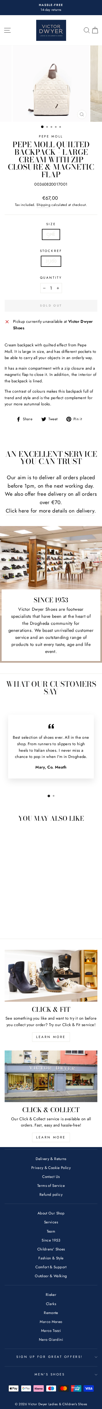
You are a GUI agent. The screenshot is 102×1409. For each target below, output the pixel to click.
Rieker (51, 1294)
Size (51, 224)
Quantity (51, 277)
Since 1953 (51, 1240)
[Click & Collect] (51, 1076)
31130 (51, 261)
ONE (51, 234)
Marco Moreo (51, 1321)
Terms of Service (51, 1185)
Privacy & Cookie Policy (51, 1167)
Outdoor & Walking (51, 1276)
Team (51, 1231)
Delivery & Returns (51, 1158)
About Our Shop (51, 1213)
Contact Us (51, 1176)
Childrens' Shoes (51, 1249)
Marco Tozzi (51, 1330)
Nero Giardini (51, 1339)
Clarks (51, 1303)
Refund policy (51, 1194)
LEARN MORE (51, 1036)
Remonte (51, 1312)
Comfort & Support (50, 1267)
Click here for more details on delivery (50, 510)
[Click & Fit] (51, 976)
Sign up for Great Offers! (49, 1356)
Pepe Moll (51, 136)
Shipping (43, 204)
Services (51, 1222)
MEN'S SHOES (50, 1374)
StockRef (51, 250)
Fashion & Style (51, 1258)
